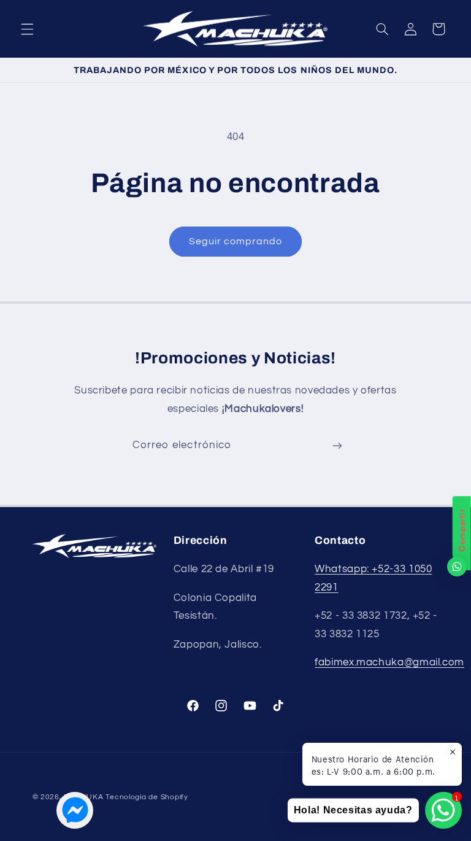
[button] (27, 29)
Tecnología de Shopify (146, 797)
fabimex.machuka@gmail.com (389, 662)
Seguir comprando (236, 241)
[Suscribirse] (337, 445)
